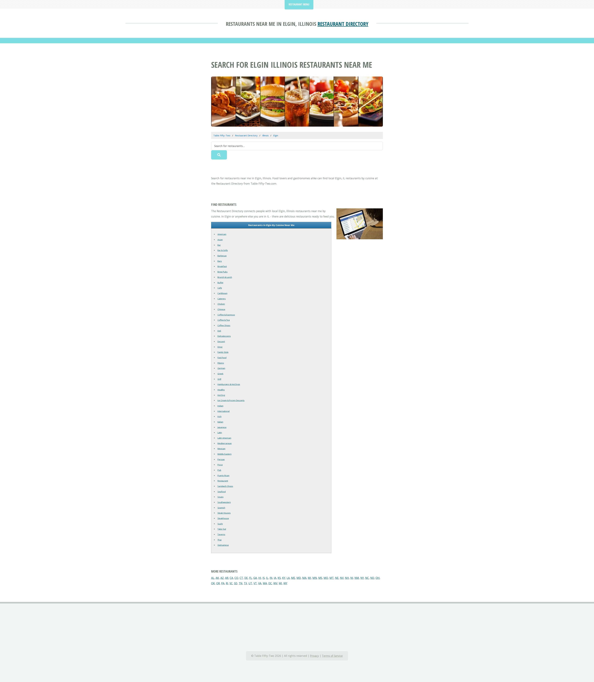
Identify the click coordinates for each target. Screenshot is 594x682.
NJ (351, 578)
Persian (221, 459)
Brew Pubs (222, 271)
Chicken (221, 304)
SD (235, 583)
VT (255, 583)
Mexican (221, 448)
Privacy (314, 656)
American (221, 234)
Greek (220, 373)
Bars (219, 261)
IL (267, 578)
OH (378, 578)
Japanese (221, 427)
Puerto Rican (223, 475)
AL (212, 578)
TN (240, 583)
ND (372, 578)
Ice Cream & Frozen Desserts (231, 400)
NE (337, 578)
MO (326, 578)
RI (227, 583)
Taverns (221, 534)
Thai (219, 539)
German (221, 368)
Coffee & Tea (223, 320)
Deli (219, 330)
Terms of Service (332, 656)
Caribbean (222, 293)
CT (241, 578)
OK (213, 583)
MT (331, 578)
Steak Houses (224, 512)
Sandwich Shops (225, 486)
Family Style (222, 352)
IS (264, 578)
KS (279, 578)
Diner (220, 346)
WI (280, 583)
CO (236, 578)
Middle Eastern (224, 454)
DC (270, 583)
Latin (219, 432)
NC (367, 578)
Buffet (220, 282)
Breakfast (222, 266)
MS (320, 578)
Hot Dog (221, 395)
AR (226, 578)
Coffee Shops (223, 325)
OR (218, 583)
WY (285, 583)
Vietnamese (223, 545)
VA (259, 583)
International (223, 411)
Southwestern (224, 502)
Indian (220, 405)
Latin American (224, 438)
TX (245, 583)
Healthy (221, 389)
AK (217, 578)
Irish (219, 416)
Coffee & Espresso (226, 314)
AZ (222, 578)
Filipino (220, 363)
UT (250, 583)
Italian (220, 421)
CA (231, 578)
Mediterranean (224, 443)
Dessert (221, 341)
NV (342, 578)
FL (250, 578)
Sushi (220, 523)
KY (283, 578)
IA (275, 578)
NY (362, 578)
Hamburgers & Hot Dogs (228, 384)
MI (309, 578)
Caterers (221, 298)
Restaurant (222, 480)
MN (314, 578)
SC (231, 583)
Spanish (221, 507)
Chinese (221, 309)
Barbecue (222, 255)
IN (271, 578)
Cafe (219, 287)
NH (347, 578)
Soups (220, 496)
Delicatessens (224, 336)
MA (304, 578)
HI (259, 578)
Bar (219, 245)
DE (246, 578)
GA (255, 578)
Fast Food (221, 357)
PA (222, 583)
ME (293, 578)
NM (357, 578)
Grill (219, 379)
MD (299, 578)
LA (288, 578)
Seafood (221, 491)
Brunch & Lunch (224, 277)
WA (265, 583)
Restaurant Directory (343, 23)
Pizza (220, 464)
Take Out (221, 529)
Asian (220, 239)
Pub (219, 470)
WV (275, 583)
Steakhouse (223, 518)
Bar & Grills (222, 250)
